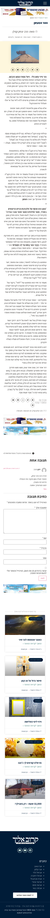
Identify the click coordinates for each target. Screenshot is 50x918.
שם (44, 538)
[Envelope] (19, 850)
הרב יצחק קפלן (37, 411)
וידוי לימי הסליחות (33, 721)
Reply (45, 489)
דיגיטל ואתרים (22, 910)
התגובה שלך (40, 507)
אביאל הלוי (37, 872)
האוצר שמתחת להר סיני (30, 639)
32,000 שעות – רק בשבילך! (28, 803)
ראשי (46, 18)
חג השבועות (27, 411)
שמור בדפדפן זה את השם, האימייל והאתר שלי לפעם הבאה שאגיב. (27, 572)
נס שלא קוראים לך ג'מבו (30, 762)
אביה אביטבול (36, 878)
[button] (45, 3)
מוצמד (41, 18)
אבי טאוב (38, 866)
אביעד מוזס (37, 885)
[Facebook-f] (30, 850)
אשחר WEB (31, 910)
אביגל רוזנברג (36, 875)
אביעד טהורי (37, 882)
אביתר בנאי (37, 888)
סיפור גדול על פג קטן (31, 680)
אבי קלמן (38, 869)
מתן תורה (20, 411)
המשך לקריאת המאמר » (32, 643)
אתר (45, 558)
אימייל (43, 548)
